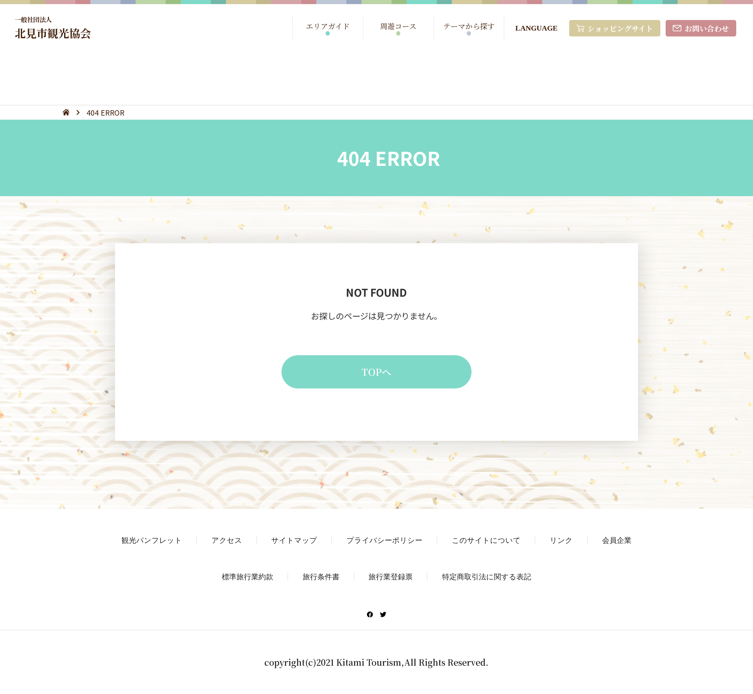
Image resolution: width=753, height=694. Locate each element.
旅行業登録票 (391, 576)
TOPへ (376, 371)
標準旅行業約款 (247, 576)
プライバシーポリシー (384, 540)
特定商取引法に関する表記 (486, 576)
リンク (561, 540)
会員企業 (617, 540)
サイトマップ (294, 540)
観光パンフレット (151, 540)
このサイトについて (486, 540)
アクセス (226, 540)
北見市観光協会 (53, 28)
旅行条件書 (321, 576)
